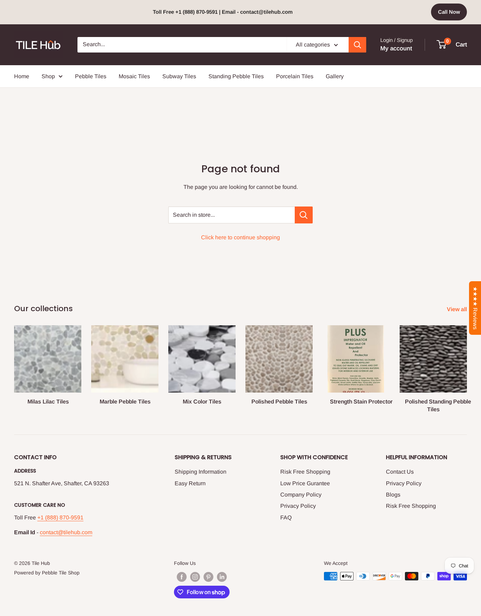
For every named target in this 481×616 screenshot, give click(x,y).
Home (21, 76)
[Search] (357, 45)
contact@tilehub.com (66, 532)
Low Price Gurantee (305, 483)
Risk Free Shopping (305, 472)
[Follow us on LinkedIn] (222, 577)
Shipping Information (200, 472)
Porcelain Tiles (294, 76)
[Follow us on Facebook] (182, 577)
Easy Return (190, 483)
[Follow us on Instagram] (195, 577)
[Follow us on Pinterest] (208, 577)
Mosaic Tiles (134, 76)
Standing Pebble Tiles (236, 76)
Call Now (449, 12)
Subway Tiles (179, 76)
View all (457, 309)
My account (396, 48)
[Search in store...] (304, 215)
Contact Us (400, 472)
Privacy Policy (298, 506)
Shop (48, 76)
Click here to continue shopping (240, 237)
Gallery (335, 76)
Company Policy (300, 495)
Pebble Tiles (90, 76)
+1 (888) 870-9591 (60, 517)
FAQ (286, 517)
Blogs (393, 495)
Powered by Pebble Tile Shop (47, 572)
